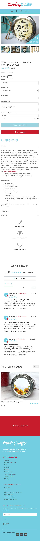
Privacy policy (8, 472)
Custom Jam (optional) (8, 107)
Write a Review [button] (20, 278)
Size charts (5, 211)
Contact (6, 460)
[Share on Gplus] (13, 140)
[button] (20, 132)
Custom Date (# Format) (8, 113)
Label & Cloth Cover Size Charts (13, 492)
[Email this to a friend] (16, 140)
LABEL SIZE (4, 87)
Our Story (7, 487)
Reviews (6, 490)
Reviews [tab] (7, 284)
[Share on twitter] (6, 140)
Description (5, 146)
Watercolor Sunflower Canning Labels (12, 402)
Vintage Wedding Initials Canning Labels (15, 308)
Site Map (6, 479)
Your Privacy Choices (10, 474)
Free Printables (8, 494)
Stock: (3, 72)
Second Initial (5, 101)
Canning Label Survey (10, 499)
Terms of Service (9, 476)
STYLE (3, 79)
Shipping (4, 215)
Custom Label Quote (10, 462)
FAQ (5, 465)
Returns (6, 469)
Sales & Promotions (9, 497)
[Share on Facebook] (2, 140)
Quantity (4, 76)
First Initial (4, 95)
